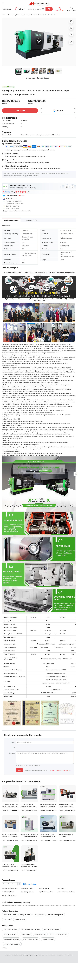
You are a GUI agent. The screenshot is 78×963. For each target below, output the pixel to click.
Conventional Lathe (27, 888)
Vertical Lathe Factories (51, 929)
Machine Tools (35, 15)
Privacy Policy (69, 955)
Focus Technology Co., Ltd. (25, 955)
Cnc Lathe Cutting (40, 934)
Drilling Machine (39, 915)
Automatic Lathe (51, 15)
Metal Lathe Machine (8, 895)
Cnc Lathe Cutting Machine (58, 934)
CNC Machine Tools (10, 915)
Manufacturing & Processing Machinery (18, 15)
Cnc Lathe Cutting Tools (30, 939)
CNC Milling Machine (27, 892)
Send (19, 770)
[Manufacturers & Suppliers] (39, 3)
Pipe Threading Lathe (45, 892)
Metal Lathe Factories (10, 934)
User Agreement (50, 955)
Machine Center (44, 888)
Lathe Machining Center (55, 915)
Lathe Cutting (26, 934)
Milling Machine (25, 915)
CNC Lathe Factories (10, 929)
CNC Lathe (60, 888)
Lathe (43, 15)
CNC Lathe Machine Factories (30, 929)
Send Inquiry (20, 110)
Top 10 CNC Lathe (48, 939)
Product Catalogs (30, 884)
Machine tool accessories (10, 888)
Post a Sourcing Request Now (60, 770)
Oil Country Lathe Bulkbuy (12, 944)
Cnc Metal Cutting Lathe (11, 939)
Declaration (60, 955)
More (4, 948)
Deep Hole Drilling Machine (65, 892)
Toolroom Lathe (20, 920)
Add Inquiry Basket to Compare (39, 78)
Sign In (5, 211)
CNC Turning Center (8, 892)
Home (3, 15)
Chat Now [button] (59, 111)
